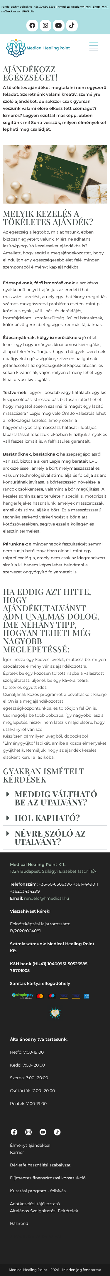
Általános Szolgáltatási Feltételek (44, 1210)
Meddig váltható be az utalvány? (56, 797)
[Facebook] (32, 25)
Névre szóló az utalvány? (50, 837)
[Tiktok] (72, 25)
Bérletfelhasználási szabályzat (40, 1165)
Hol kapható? (47, 817)
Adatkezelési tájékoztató (35, 1203)
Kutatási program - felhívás (38, 1190)
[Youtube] (59, 25)
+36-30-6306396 (55, 884)
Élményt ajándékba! (30, 1145)
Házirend (19, 1223)
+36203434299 (25, 891)
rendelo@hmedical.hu (16, 6)
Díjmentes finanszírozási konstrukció (48, 1178)
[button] (93, 47)
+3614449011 (85, 884)
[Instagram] (45, 25)
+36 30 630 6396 (44, 6)
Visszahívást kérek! (30, 911)
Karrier (17, 1152)
